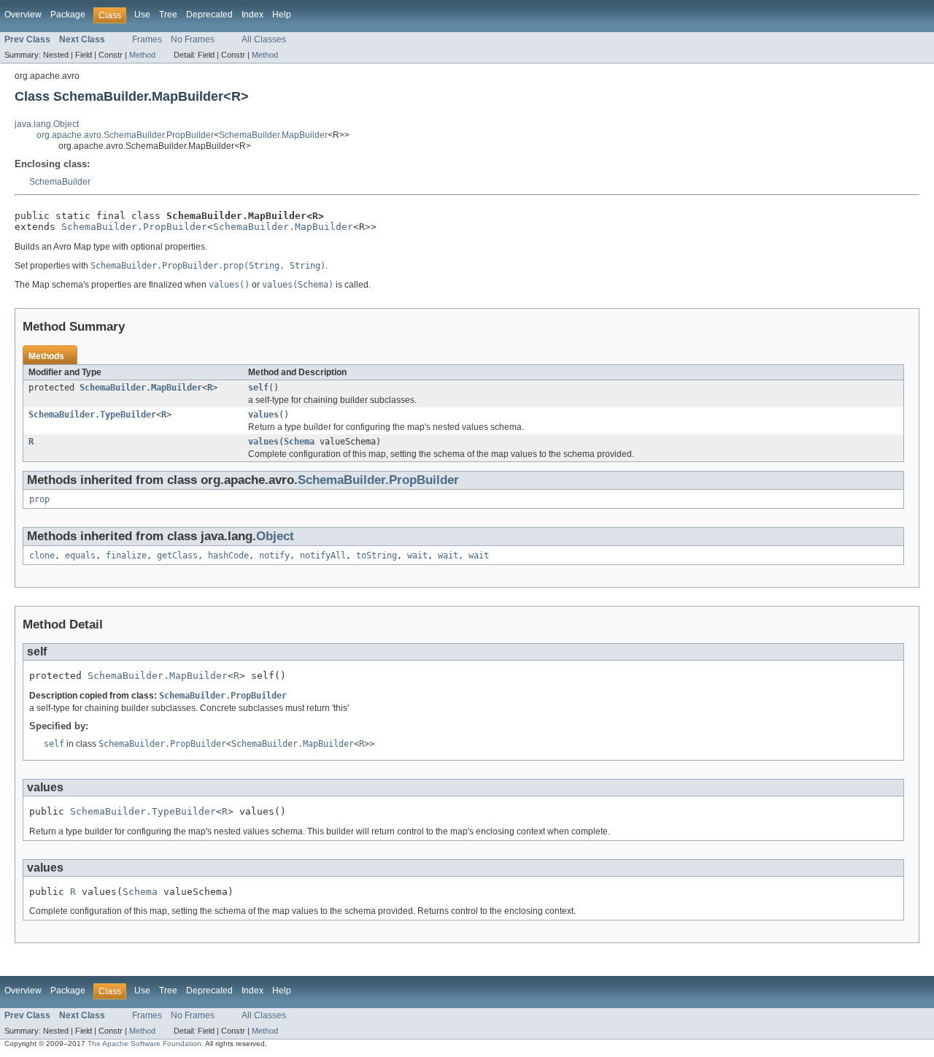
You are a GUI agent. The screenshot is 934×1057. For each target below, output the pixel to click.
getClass (177, 555)
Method (142, 54)
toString (376, 555)
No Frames (193, 39)
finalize (126, 555)
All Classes (264, 39)
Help (281, 14)
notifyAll (323, 555)
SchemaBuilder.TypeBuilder (92, 415)
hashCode (228, 555)
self (258, 388)
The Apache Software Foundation (144, 1043)
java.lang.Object (47, 124)
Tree (168, 14)
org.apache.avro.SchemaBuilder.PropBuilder (125, 135)
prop (39, 499)
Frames (147, 39)
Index (252, 14)
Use (142, 14)
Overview (23, 14)
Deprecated (209, 14)
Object (275, 536)
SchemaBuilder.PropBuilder (134, 226)
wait (417, 555)
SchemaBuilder (59, 182)
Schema (299, 442)
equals (80, 555)
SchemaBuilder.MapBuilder (273, 135)
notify (274, 555)
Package (67, 14)
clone (42, 555)
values (263, 415)
